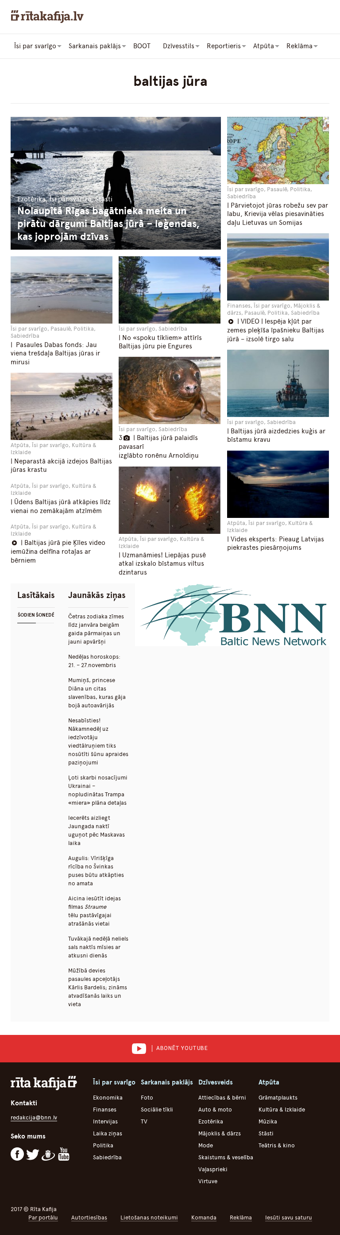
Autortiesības (89, 1217)
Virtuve (207, 1181)
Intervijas (105, 1121)
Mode (205, 1145)
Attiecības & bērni (222, 1097)
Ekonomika (108, 1097)
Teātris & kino (277, 1145)
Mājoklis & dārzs (219, 1133)
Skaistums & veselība (225, 1157)
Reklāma (241, 1217)
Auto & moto (215, 1109)
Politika (103, 1145)
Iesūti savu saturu (288, 1217)
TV (144, 1121)
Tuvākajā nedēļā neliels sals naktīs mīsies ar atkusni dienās (98, 947)
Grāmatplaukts (278, 1097)
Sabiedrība (107, 1157)
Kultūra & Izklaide (282, 1109)
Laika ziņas (107, 1133)
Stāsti (266, 1133)
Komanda (203, 1217)
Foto (147, 1097)
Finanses (104, 1109)
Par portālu (43, 1217)
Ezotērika (210, 1121)
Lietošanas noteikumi (149, 1217)
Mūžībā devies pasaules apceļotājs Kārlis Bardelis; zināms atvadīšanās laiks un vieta (97, 987)
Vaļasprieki (213, 1169)
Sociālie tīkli (157, 1109)
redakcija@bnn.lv (34, 1117)
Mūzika (268, 1121)
